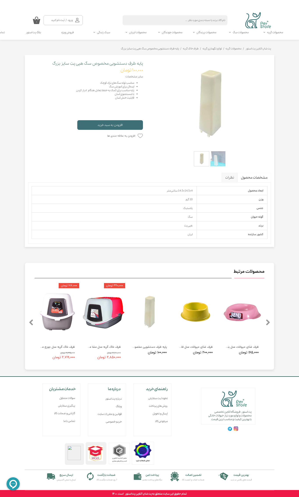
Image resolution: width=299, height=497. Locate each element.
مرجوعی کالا (161, 421)
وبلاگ (119, 406)
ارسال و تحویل (160, 413)
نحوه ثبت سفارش (158, 398)
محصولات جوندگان (172, 32)
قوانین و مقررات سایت (110, 414)
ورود (70, 20)
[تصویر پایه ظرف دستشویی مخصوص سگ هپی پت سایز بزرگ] (210, 103)
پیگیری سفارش (66, 406)
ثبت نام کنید (58, 20)
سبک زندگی (103, 32)
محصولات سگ (241, 32)
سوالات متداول (67, 398)
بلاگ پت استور (33, 32)
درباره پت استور (113, 399)
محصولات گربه (275, 32)
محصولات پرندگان (206, 32)
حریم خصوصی (114, 422)
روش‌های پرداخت (158, 406)
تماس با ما (69, 421)
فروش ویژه (67, 32)
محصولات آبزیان (137, 32)
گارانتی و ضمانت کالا (64, 413)
